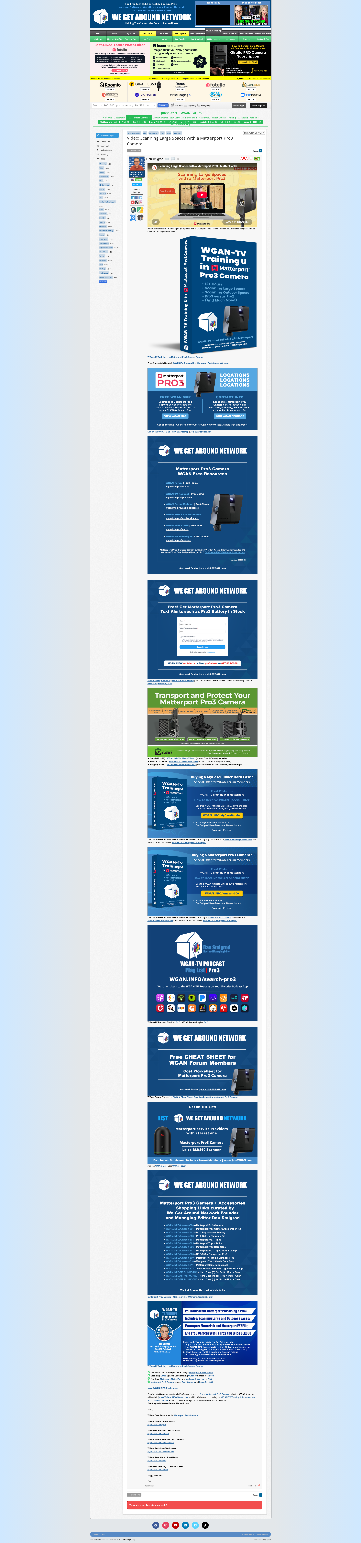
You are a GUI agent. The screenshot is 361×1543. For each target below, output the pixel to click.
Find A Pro (147, 33)
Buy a (214, 1394)
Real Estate (103, 239)
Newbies (102, 218)
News (101, 209)
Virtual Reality (104, 243)
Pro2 (135, 122)
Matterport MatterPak (170, 1378)
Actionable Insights (134, 133)
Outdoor (192, 1375)
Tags (103, 158)
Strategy (102, 269)
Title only (178, 105)
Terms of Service (247, 1534)
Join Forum (98, 39)
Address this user (178, 159)
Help (104, 1534)
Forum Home (106, 141)
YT (258, 133)
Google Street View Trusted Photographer (140, 210)
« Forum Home (134, 150)
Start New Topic (107, 135)
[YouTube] (175, 1525)
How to (101, 189)
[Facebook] (155, 1525)
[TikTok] (205, 1525)
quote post (173, 159)
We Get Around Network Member (140, 217)
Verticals (254, 117)
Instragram (140, 202)
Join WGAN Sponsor (200, 431)
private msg (167, 159)
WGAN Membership (180, 124)
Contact (96, 1534)
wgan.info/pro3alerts (157, 1460)
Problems (102, 214)
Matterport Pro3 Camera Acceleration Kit (193, 1296)
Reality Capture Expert (107, 202)
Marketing (242, 117)
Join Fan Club (180, 39)
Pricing (101, 235)
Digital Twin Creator (106, 247)
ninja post (267, 1539)
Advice (101, 172)
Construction (153, 133)
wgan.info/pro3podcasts (158, 1433)
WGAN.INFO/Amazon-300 (160, 920)
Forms (164, 39)
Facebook (136, 197)
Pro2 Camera (188, 1382)
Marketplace (180, 33)
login (239, 105)
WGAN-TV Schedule (263, 33)
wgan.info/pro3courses (158, 1469)
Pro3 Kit (125, 122)
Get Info (110, 89)
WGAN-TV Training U (213, 32)
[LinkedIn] (185, 1525)
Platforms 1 (191, 117)
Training (231, 117)
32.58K (139, 180)
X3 (228, 122)
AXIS (144, 122)
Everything (206, 105)
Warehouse (177, 133)
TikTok (136, 202)
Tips (100, 197)
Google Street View (106, 277)
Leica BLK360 (250, 122)
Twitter (140, 197)
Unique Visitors (112, 78)
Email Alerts (249, 133)
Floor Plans (103, 252)
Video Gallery (106, 150)
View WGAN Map (180, 431)
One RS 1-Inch (216, 122)
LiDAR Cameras (160, 117)
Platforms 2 (204, 117)
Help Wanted (103, 176)
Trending (104, 154)
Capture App (103, 273)
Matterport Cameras (138, 117)
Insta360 (204, 122)
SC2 (194, 122)
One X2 (237, 122)
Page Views (167, 78)
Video (101, 168)
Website (137, 184)
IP (256, 1485)
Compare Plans (131, 39)
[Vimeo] (195, 1525)
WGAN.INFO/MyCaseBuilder (238, 839)
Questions (102, 226)
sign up (258, 105)
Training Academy (197, 33)
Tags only (192, 105)
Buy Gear (246, 39)
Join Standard (197, 39)
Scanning (102, 193)
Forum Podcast (246, 33)
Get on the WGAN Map (159, 431)
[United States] (132, 180)
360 (100, 181)
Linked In (133, 197)
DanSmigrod (154, 159)
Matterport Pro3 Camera (219, 917)
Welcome (107, 117)
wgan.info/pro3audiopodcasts (161, 1442)
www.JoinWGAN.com (183, 680)
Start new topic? (159, 1505)
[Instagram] (165, 1525)
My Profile (131, 33)
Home (98, 33)
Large (163, 1375)
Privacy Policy (262, 1534)
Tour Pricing (147, 39)
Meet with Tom (263, 39)
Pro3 (115, 122)
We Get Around (102, 1539)
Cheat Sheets (219, 117)
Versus (101, 256)
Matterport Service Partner (133, 210)
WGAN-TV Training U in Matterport (189, 842)
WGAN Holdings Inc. (126, 1539)
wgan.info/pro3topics (157, 1424)
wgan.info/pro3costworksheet (161, 1451)
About (114, 33)
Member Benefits (114, 39)
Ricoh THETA (155, 122)
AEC (144, 133)
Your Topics (106, 146)
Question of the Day (106, 230)
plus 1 (242, 158)
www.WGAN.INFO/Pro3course (163, 1388)
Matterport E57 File (195, 1378)
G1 (260, 122)
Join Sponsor (230, 39)
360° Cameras (177, 117)
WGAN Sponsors (213, 39)
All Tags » (102, 281)
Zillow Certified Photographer (133, 217)
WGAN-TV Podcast (230, 33)
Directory (164, 33)
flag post (259, 1485)
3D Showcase (104, 185)
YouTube (133, 202)
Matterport (119, 117)
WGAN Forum (179, 1165)
